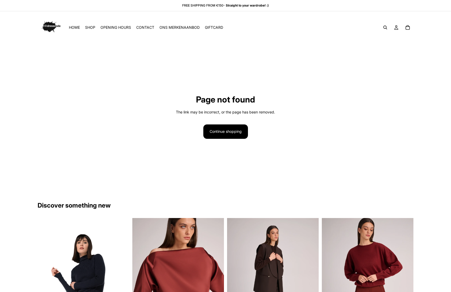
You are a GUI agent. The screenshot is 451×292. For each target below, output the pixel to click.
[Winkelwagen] (407, 27)
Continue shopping (226, 131)
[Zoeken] (385, 27)
